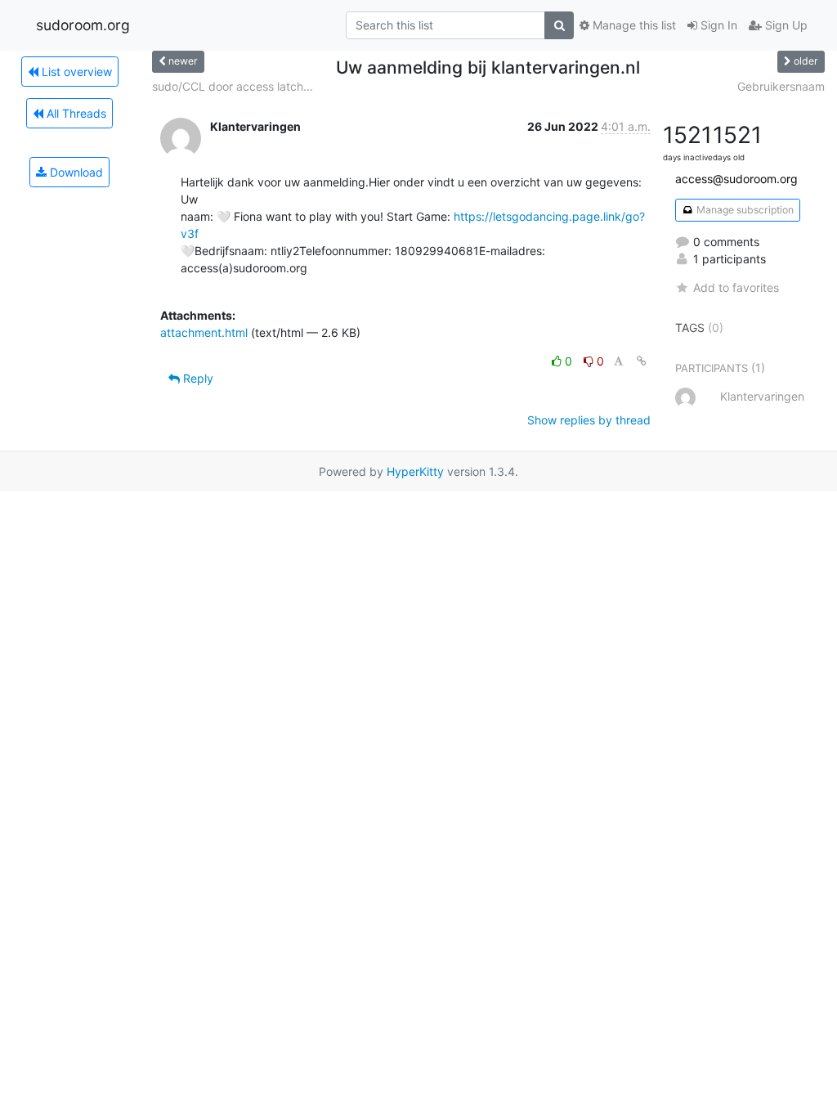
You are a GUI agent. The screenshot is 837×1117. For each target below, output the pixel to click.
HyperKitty (415, 471)
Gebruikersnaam (781, 86)
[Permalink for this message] (642, 361)
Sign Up (785, 25)
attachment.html (204, 332)
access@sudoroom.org (736, 179)
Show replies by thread (589, 420)
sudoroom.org (83, 25)
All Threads (74, 113)
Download (75, 172)
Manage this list (632, 25)
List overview (75, 72)
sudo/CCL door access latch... (232, 86)
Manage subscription (744, 210)
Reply (196, 378)
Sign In (717, 25)
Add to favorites (736, 287)
